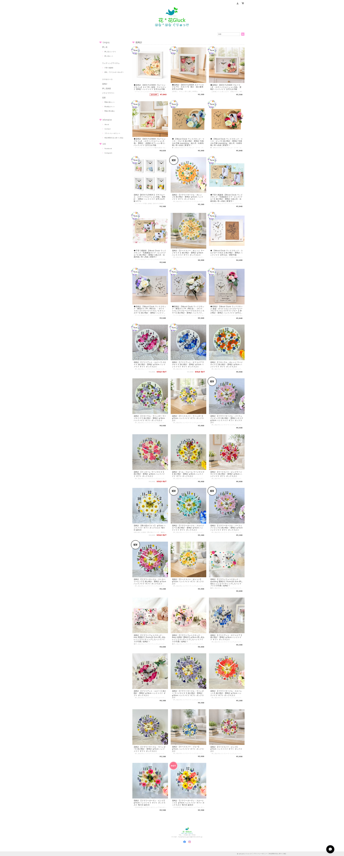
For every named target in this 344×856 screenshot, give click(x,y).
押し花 (104, 47)
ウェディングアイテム (111, 63)
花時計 (104, 84)
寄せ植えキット (109, 107)
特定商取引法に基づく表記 (114, 138)
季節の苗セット (109, 102)
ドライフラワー (108, 93)
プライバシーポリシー (112, 133)
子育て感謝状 (108, 68)
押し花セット (108, 56)
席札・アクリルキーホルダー (114, 72)
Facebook (108, 148)
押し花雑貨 (106, 88)
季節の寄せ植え (109, 111)
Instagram (108, 153)
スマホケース (107, 79)
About (107, 124)
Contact (108, 129)
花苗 (104, 97)
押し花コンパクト (110, 52)
